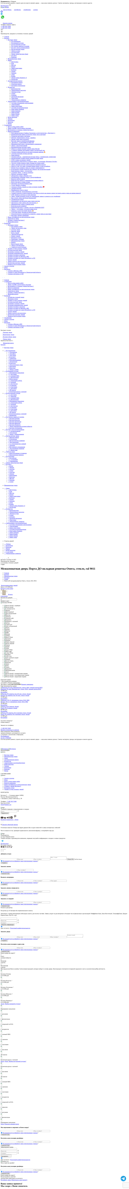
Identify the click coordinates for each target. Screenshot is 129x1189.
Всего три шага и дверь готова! (20, 182)
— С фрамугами (12, 450)
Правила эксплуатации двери (16, 264)
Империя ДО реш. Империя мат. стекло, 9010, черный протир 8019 (21, 689)
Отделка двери (15, 229)
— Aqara (10, 502)
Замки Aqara (15, 115)
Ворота (13, 242)
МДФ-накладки (12, 117)
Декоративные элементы (18, 100)
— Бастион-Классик (14, 420)
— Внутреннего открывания (16, 447)
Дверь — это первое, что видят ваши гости (24, 209)
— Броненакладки (13, 510)
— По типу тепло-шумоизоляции (14, 429)
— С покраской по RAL (15, 380)
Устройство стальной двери (16, 297)
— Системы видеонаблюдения (17, 529)
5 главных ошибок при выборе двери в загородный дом (28, 150)
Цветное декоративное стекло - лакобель (23, 137)
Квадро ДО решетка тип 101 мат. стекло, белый (15, 695)
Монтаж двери (15, 231)
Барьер (13, 66)
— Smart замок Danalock (15, 531)
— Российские (12, 458)
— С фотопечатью (13, 377)
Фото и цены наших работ (16, 126)
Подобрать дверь (6, 1180)
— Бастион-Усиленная (14, 421)
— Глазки (11, 515)
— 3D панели (12, 390)
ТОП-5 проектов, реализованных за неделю (24, 191)
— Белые (10, 466)
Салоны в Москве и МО (15, 270)
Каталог (3, 344)
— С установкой (13, 459)
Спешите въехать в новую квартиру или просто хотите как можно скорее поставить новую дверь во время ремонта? (46, 193)
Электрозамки (15, 104)
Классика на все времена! (19, 206)
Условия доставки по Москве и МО (18, 256)
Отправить (4, 863)
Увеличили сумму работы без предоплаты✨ (24, 202)
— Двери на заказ (9, 451)
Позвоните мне (5, 873)
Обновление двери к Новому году (21, 175)
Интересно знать (16, 237)
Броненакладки (15, 89)
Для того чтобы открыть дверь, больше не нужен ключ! (27, 163)
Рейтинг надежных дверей (19, 174)
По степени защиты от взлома (20, 46)
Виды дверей (15, 233)
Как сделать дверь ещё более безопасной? (23, 198)
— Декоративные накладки (16, 512)
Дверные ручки (16, 92)
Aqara (13, 74)
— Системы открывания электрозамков (20, 524)
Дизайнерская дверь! (17, 199)
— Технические (12, 361)
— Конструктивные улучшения (17, 453)
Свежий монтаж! (16, 188)
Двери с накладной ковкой (19, 145)
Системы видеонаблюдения (19, 107)
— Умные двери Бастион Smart (13, 462)
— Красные (11, 477)
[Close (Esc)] (1, 849)
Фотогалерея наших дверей (9, 585)
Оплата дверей (12, 259)
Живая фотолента (13, 222)
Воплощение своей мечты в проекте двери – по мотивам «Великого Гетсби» (34, 161)
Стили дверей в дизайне (18, 185)
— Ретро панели (13, 379)
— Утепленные (12, 432)
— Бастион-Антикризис (15, 428)
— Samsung (11, 501)
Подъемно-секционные (18, 85)
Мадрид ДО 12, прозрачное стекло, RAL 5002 (14, 702)
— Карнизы (7, 547)
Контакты (7, 322)
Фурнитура (7, 761)
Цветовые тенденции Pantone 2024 (21, 183)
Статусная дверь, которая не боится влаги (23, 212)
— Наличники (8, 545)
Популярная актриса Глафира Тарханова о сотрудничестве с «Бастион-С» (33, 133)
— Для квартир (12, 352)
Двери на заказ (15, 51)
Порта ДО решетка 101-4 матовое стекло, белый (15, 714)
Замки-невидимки (16, 68)
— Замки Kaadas (13, 534)
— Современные (13, 461)
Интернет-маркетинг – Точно (9, 819)
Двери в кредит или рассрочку (17, 261)
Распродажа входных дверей (16, 263)
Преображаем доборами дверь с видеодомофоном (26, 177)
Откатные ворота (16, 84)
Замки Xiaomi (15, 114)
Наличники (11, 120)
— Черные (11, 467)
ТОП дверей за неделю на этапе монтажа (23, 195)
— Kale (10, 491)
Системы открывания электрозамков (22, 103)
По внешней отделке (17, 43)
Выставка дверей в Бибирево (20, 215)
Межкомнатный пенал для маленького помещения (26, 144)
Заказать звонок (7, 23)
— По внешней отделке (11, 371)
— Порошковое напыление (16, 372)
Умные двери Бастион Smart (19, 54)
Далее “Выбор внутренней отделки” (15, 1061)
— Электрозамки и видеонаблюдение (15, 523)
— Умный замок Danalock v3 (16, 505)
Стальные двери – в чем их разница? (22, 172)
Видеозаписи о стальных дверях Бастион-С (21, 130)
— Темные (11, 474)
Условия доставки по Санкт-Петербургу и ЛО (21, 258)
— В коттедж (12, 363)
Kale (12, 63)
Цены (6, 267)
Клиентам (7, 295)
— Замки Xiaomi (13, 535)
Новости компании (13, 288)
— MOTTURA (12, 490)
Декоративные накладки (18, 90)
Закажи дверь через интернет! (20, 139)
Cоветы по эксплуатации (18, 247)
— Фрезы (7, 548)
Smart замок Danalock (17, 109)
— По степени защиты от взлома (14, 417)
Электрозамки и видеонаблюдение (14, 763)
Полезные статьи (13, 299)
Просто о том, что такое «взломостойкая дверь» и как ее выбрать (30, 166)
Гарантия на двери (13, 218)
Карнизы (14, 57)
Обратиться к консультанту (19, 1180)
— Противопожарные (14, 360)
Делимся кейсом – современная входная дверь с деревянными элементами (33, 157)
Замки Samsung (15, 111)
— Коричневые (12, 475)
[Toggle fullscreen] (3, 849)
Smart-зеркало (15, 155)
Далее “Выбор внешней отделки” (11, 1004)
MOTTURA (14, 62)
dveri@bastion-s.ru (6, 804)
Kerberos (13, 70)
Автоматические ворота (11, 759)
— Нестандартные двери (11, 436)
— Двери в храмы (13, 369)
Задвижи (13, 95)
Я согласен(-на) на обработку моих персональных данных (20, 861)
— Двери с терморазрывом (16, 434)
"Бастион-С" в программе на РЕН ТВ (22, 142)
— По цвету (7, 464)
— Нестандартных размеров (16, 440)
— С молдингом (13, 384)
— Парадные (12, 368)
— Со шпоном (12, 385)
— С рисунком (12, 374)
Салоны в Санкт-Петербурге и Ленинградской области (24, 272)
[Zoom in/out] (5, 849)
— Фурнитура (8, 509)
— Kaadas (11, 504)
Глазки (13, 93)
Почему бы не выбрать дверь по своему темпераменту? (27, 168)
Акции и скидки (9, 266)
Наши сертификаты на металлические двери (21, 217)
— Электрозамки (13, 526)
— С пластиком (12, 387)
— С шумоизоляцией (14, 431)
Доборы (10, 119)
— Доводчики (12, 520)
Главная (6, 36)
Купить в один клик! (7, 588)
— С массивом (12, 388)
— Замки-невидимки (14, 496)
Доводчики (14, 98)
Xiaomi (13, 71)
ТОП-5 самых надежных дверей (20, 160)
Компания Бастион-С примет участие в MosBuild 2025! (27, 207)
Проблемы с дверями (17, 239)
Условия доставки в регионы (16, 255)
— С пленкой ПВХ (13, 376)
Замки (6, 758)
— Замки (7, 488)
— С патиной (12, 382)
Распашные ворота (16, 82)
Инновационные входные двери (21, 147)
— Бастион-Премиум (14, 425)
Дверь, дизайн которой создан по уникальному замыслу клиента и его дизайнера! (35, 196)
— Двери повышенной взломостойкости (20, 426)
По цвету (14, 55)
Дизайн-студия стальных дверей (17, 248)
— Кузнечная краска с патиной (17, 391)
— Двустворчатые (13, 442)
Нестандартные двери (17, 49)
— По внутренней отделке (12, 393)
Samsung (13, 73)
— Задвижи (11, 517)
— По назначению (9, 350)
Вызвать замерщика (27, 684)
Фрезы (10, 123)
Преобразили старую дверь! (19, 190)
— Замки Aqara (12, 537)
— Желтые (11, 478)
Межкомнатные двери (14, 58)
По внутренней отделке (18, 44)
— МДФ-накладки (9, 550)
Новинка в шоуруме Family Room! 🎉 (22, 210)
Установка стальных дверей (16, 252)
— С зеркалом (12, 396)
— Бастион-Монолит (14, 423)
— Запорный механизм (15, 518)
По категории (15, 52)
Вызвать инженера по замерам (10, 730)
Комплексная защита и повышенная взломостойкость (27, 180)
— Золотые (11, 469)
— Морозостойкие (13, 437)
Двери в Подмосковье (17, 245)
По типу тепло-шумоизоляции (20, 47)
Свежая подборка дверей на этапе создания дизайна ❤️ (27, 187)
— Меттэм (11, 493)
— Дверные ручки (13, 513)
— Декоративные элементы (16, 521)
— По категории (9, 456)
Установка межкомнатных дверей (18, 253)
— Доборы (7, 544)
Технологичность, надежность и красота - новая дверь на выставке (31, 214)
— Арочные (11, 445)
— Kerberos (11, 498)
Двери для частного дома (18, 228)
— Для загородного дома (15, 365)
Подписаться (4, 813)
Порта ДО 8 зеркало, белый (9, 708)
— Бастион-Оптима (14, 418)
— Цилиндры (12, 507)
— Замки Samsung (13, 532)
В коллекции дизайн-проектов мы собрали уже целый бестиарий (30, 169)
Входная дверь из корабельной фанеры (22, 141)
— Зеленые (11, 480)
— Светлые (11, 472)
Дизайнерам (7, 318)
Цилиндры (14, 79)
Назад (2, 1061)
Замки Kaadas (15, 112)
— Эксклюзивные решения (16, 448)
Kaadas (13, 76)
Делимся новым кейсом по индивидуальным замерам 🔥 (28, 152)
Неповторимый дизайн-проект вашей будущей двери (27, 158)
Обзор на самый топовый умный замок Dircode (25, 149)
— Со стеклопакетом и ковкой (17, 444)
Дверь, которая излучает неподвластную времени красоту (28, 164)
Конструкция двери (17, 244)
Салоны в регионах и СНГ (16, 274)
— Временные (12, 415)
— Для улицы (12, 355)
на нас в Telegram (6, 736)
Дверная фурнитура (17, 234)
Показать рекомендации (12, 1124)
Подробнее (4, 692)
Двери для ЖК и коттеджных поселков (19, 128)
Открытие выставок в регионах (20, 136)
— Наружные (12, 366)
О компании (8, 281)
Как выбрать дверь (16, 226)
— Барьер (11, 494)
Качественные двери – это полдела (21, 171)
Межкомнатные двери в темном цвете (22, 204)
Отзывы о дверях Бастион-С (16, 220)
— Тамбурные (12, 358)
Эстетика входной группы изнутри (21, 153)
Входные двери (8, 347)
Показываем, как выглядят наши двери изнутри (25, 201)
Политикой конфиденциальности (20, 928)
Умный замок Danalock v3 (19, 77)
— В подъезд (12, 357)
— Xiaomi (11, 499)
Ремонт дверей (15, 236)
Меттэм (13, 65)
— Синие (10, 481)
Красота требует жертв (18, 179)
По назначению (16, 41)
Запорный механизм (17, 96)
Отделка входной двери (15, 250)
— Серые (10, 470)
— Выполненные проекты (16, 455)
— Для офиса (12, 354)
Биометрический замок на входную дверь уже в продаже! (28, 134)
